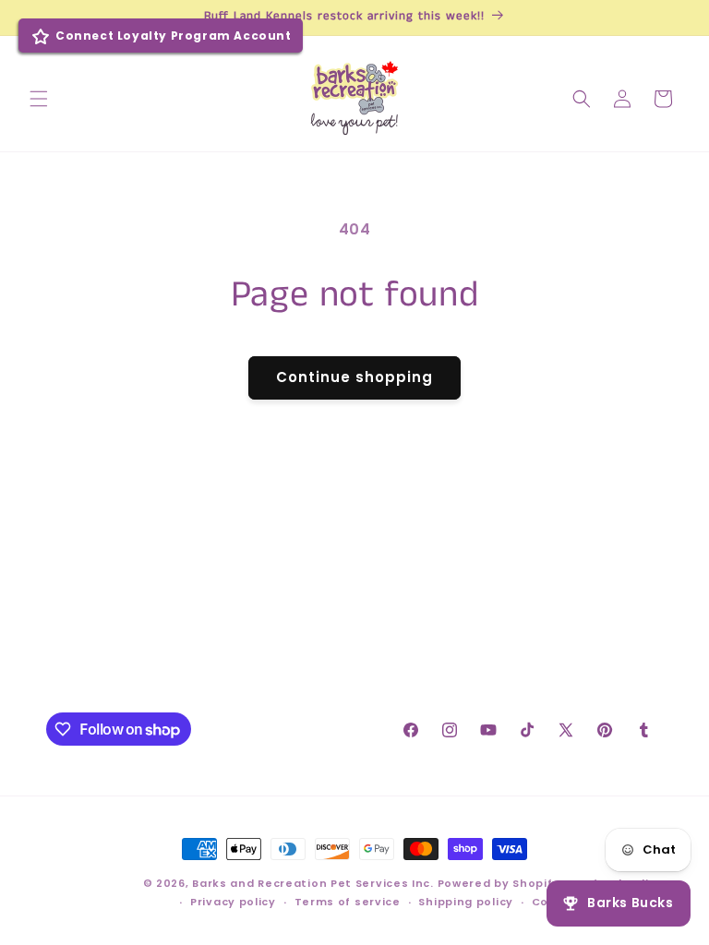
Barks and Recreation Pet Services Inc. (313, 883)
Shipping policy (465, 901)
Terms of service (347, 901)
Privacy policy (233, 901)
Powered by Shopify (499, 883)
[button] (38, 98)
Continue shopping (354, 377)
